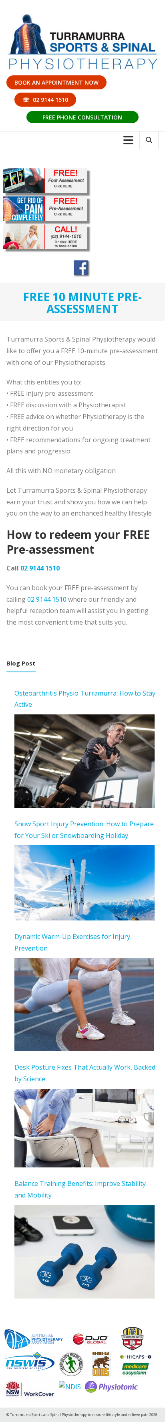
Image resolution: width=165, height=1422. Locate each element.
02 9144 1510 (40, 568)
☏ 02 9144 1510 (45, 99)
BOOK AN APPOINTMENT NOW (56, 82)
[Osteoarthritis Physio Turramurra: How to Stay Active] (84, 761)
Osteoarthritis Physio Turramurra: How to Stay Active (84, 699)
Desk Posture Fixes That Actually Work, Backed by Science (84, 1073)
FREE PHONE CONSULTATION (82, 117)
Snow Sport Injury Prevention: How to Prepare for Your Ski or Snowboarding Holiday (84, 829)
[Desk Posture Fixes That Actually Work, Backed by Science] (84, 1128)
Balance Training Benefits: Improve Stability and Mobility (80, 1189)
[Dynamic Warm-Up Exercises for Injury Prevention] (84, 1005)
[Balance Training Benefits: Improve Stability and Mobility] (84, 1252)
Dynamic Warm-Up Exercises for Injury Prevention (72, 942)
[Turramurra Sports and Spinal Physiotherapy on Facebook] (82, 268)
